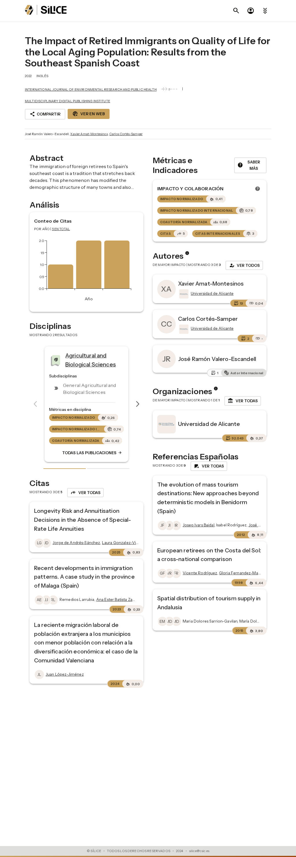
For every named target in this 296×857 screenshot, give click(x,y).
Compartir (45, 114)
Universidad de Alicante (209, 423)
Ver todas (242, 400)
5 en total (61, 229)
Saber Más (248, 165)
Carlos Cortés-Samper (126, 134)
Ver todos (244, 265)
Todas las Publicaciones (92, 453)
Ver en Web (88, 113)
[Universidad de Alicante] (183, 294)
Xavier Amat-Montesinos (89, 134)
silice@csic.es (199, 851)
